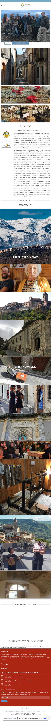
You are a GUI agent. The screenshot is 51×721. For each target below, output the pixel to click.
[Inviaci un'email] (26, 708)
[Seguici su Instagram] (4, 664)
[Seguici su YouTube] (7, 664)
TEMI (26, 711)
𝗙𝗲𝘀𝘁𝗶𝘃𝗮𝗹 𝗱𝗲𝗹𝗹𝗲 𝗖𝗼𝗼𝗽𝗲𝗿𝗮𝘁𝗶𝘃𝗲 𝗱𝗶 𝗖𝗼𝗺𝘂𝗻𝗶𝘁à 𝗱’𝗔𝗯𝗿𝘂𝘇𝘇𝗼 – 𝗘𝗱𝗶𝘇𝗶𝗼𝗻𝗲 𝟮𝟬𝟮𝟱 (21, 672)
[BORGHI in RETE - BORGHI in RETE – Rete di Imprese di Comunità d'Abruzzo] (25, 5)
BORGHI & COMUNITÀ (14, 711)
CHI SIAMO (8, 711)
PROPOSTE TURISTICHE (35, 711)
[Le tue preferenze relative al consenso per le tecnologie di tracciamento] (49, 719)
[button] (3, 5)
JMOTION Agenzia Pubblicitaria (30, 714)
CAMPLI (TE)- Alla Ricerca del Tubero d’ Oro (14, 684)
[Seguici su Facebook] (2, 664)
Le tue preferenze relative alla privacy (30, 718)
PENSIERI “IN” (22, 711)
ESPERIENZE (43, 711)
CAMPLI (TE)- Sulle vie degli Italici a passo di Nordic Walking (17, 680)
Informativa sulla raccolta (10, 718)
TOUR (29, 711)
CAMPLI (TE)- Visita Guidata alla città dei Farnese (15, 676)
